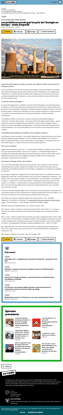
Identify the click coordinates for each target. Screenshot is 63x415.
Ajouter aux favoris (48, 31)
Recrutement (13, 393)
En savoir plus (14, 409)
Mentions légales (14, 396)
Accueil (3, 8)
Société (4, 16)
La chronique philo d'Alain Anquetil (11, 11)
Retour (7, 366)
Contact (12, 391)
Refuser (22, 412)
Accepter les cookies (35, 412)
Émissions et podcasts (8, 10)
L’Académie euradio (15, 394)
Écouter (7, 31)
